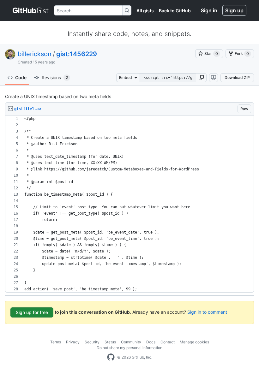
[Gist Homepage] (31, 10)
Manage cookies (194, 342)
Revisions (55, 77)
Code (21, 77)
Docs (150, 342)
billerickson (34, 54)
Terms (55, 342)
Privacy (73, 342)
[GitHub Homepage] (111, 357)
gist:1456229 (76, 54)
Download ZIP (237, 77)
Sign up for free (32, 312)
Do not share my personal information (129, 347)
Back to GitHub (175, 10)
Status (110, 342)
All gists (145, 10)
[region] (129, 204)
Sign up (234, 10)
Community (131, 342)
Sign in (209, 10)
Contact (167, 342)
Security (92, 342)
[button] (201, 77)
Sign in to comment (207, 312)
